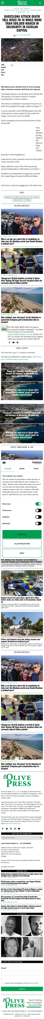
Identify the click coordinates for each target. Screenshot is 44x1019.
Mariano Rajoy (18, 200)
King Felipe (26, 197)
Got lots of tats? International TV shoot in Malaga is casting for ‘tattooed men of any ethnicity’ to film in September (21, 890)
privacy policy (32, 983)
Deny (22, 553)
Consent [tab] (8, 468)
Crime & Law (9, 10)
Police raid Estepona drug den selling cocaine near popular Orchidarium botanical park (20, 640)
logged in (15, 352)
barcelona (8, 197)
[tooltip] (9, 342)
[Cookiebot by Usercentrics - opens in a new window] (32, 462)
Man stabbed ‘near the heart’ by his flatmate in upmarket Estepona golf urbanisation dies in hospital (21, 319)
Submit (22, 989)
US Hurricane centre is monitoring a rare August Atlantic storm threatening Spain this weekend (21, 882)
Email (4, 968)
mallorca (36, 197)
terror (28, 200)
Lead (17, 10)
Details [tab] (22, 468)
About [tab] (36, 468)
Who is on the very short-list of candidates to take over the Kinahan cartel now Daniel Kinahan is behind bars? (22, 241)
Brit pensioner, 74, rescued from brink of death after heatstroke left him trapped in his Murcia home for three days (21, 898)
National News (35, 10)
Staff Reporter (25, 35)
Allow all (22, 534)
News (22, 185)
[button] (41, 838)
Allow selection (22, 544)
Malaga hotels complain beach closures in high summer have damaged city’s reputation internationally (22, 875)
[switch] (38, 510)
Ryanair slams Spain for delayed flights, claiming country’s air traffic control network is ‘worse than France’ (21, 907)
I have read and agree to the (21, 983)
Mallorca (24, 10)
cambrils (17, 197)
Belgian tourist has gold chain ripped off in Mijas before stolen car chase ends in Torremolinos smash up (21, 600)
